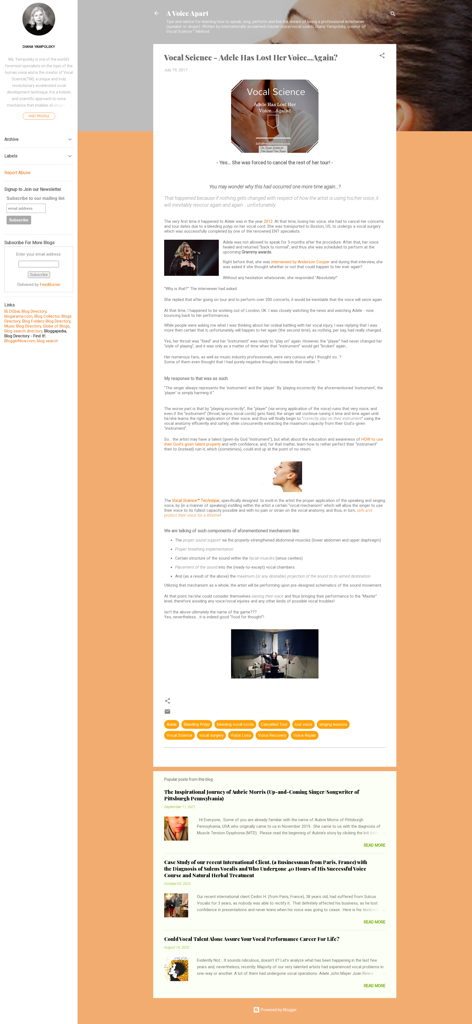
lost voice (303, 724)
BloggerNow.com (19, 340)
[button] (382, 56)
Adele (172, 724)
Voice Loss (241, 735)
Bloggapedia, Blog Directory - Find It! (35, 333)
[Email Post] (167, 713)
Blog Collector (47, 316)
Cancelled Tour (274, 724)
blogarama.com (18, 316)
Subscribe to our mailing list (35, 198)
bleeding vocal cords (235, 724)
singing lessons (333, 724)
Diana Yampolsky (39, 46)
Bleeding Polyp (197, 724)
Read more (374, 845)
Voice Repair (304, 735)
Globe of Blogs (56, 326)
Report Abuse (17, 172)
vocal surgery (211, 735)
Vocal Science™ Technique (195, 500)
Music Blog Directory (22, 326)
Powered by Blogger (278, 1009)
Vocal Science (179, 735)
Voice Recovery (272, 735)
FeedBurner (50, 284)
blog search (47, 340)
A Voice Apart (187, 13)
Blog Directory (34, 311)
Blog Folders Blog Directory (46, 321)
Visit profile (38, 116)
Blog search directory (23, 331)
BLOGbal (12, 311)
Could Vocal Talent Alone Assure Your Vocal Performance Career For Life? (252, 939)
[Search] (393, 15)
